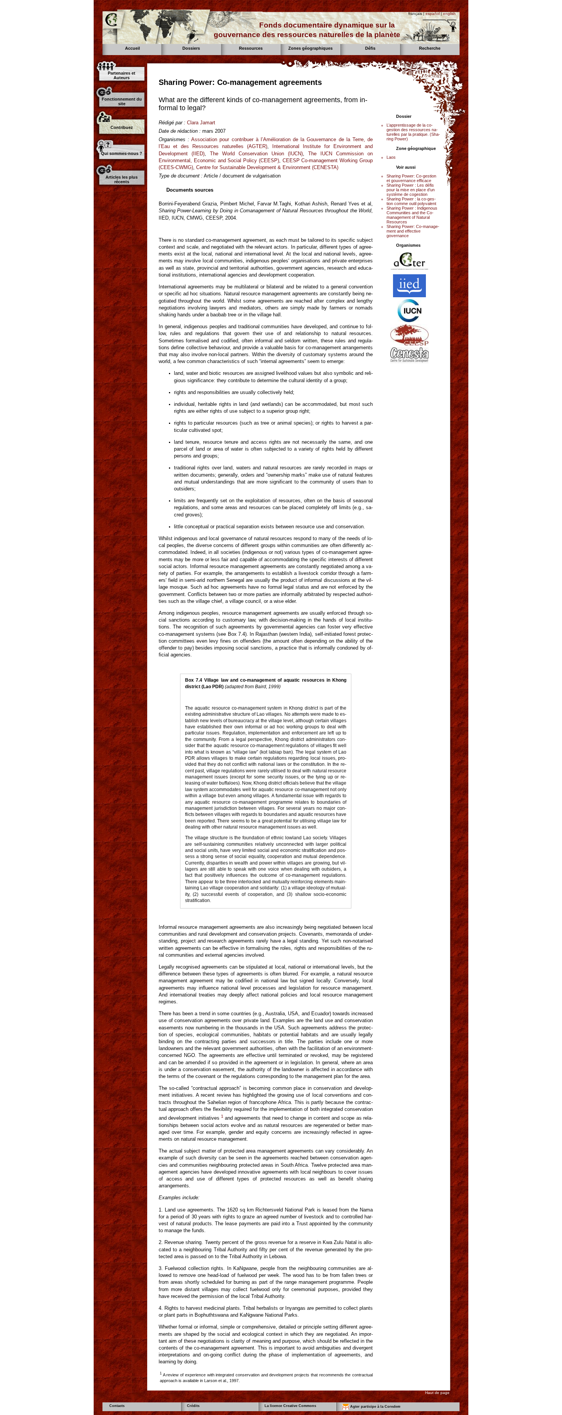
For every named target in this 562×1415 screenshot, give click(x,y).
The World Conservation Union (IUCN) (256, 153)
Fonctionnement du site (122, 101)
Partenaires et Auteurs (121, 75)
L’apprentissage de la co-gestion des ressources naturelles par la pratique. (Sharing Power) (413, 132)
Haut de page (437, 1393)
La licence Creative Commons (290, 1406)
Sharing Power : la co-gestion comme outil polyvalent (411, 201)
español (433, 13)
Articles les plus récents (122, 179)
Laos (391, 157)
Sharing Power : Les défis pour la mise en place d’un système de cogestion (411, 190)
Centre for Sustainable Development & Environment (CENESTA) (267, 167)
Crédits (193, 1406)
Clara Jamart (201, 122)
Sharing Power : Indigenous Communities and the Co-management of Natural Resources (412, 215)
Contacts (117, 1406)
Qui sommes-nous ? (121, 153)
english (449, 13)
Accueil (132, 48)
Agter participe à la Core (374, 1406)
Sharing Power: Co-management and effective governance (413, 231)
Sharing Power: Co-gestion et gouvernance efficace (411, 178)
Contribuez (121, 127)
